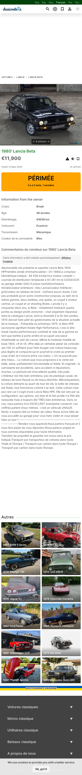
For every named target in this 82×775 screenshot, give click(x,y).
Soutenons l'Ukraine (41, 688)
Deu (51, 2)
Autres (7, 517)
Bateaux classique (21, 742)
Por (70, 2)
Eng (37, 2)
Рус (77, 2)
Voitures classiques (22, 707)
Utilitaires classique (22, 730)
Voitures (7, 77)
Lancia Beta (35, 77)
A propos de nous (21, 753)
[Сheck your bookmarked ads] (62, 9)
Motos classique (20, 719)
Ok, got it (41, 769)
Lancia (20, 77)
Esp (44, 2)
